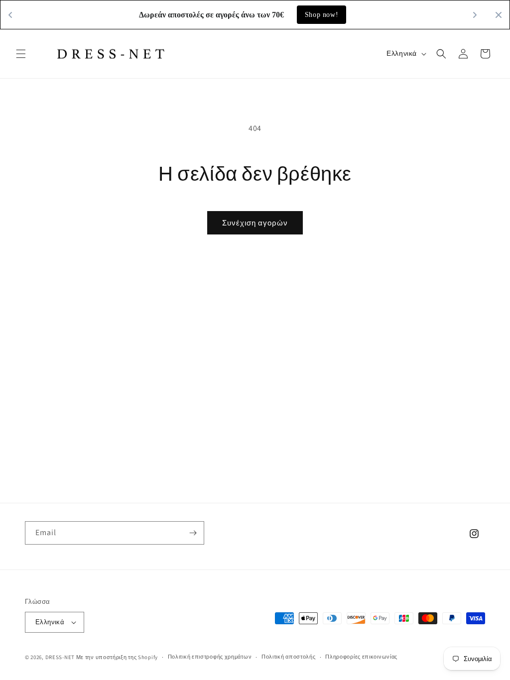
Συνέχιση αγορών (255, 222)
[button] (21, 54)
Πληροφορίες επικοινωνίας (361, 656)
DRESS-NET (60, 657)
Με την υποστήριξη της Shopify (117, 657)
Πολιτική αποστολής (288, 656)
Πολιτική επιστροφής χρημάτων (210, 656)
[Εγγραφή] (193, 533)
